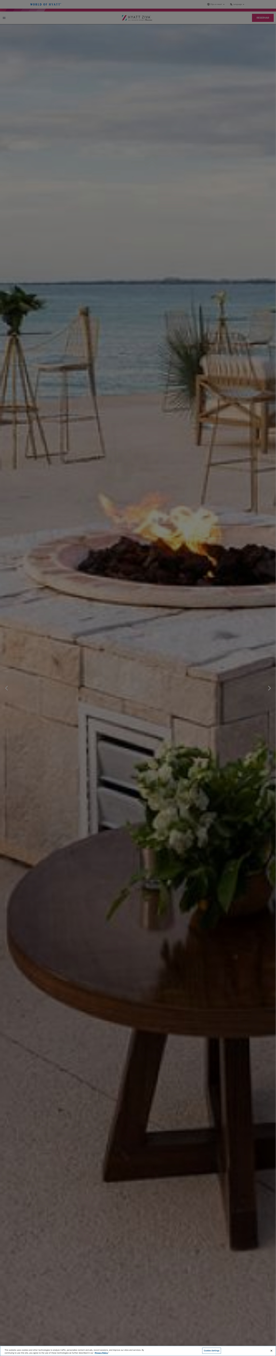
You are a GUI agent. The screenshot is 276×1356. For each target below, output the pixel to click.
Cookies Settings (211, 1350)
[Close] (271, 1351)
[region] (138, 1351)
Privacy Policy (101, 1353)
